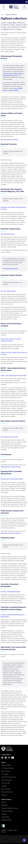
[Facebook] (2, 758)
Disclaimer (3, 831)
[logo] (14, 6)
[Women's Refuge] (3, 827)
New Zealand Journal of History (9, 436)
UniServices (4, 795)
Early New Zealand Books (8, 234)
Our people (4, 786)
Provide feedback (5, 817)
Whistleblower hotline (6, 820)
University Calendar (5, 789)
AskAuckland (4, 805)
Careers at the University (7, 792)
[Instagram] (9, 758)
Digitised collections (11, 14)
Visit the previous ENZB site (10, 268)
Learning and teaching (6, 780)
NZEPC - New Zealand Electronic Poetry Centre (13, 375)
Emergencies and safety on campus (9, 808)
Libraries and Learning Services (8, 777)
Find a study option (5, 783)
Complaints (4, 814)
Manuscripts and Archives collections (11, 466)
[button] (26, 2)
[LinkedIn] (6, 758)
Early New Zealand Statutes (8, 291)
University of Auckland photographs (10, 591)
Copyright (10, 830)
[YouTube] (12, 758)
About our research (5, 771)
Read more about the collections (9, 139)
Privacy (15, 830)
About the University (6, 765)
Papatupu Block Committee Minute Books (12, 479)
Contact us (3, 802)
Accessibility (3, 830)
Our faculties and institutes (7, 768)
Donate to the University (6, 811)
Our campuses (4, 774)
